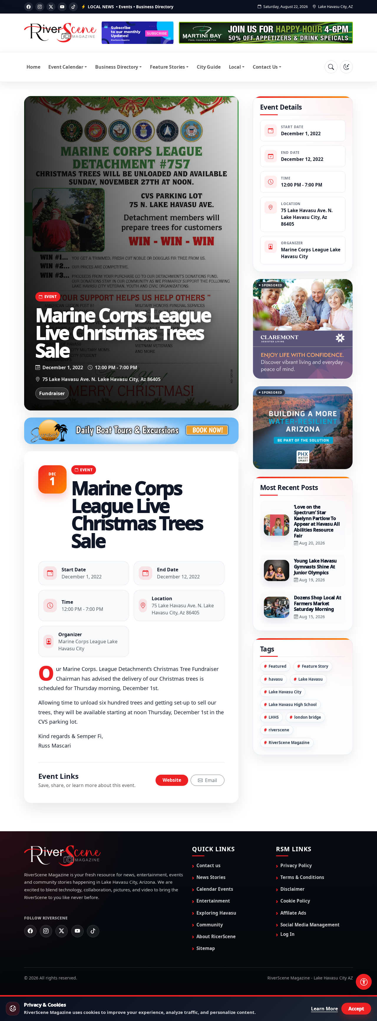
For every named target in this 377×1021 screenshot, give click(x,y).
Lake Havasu (310, 654)
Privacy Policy (296, 865)
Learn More (324, 1008)
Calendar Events (214, 889)
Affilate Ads (293, 913)
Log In (287, 934)
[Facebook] (28, 6)
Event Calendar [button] (65, 67)
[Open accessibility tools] (364, 982)
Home (33, 67)
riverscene (279, 704)
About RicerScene (216, 936)
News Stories (211, 877)
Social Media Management (310, 925)
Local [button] (235, 67)
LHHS (274, 692)
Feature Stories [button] (167, 67)
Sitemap (205, 948)
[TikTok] (73, 6)
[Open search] (331, 66)
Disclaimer (292, 889)
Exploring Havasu (216, 913)
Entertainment (213, 901)
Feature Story (315, 641)
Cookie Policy (295, 901)
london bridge (307, 692)
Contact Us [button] (265, 67)
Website (172, 780)
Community (209, 925)
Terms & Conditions (302, 877)
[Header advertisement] (137, 32)
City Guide (208, 67)
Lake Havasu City (285, 666)
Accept (356, 1008)
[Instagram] (39, 6)
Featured (277, 641)
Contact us (208, 865)
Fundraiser (52, 393)
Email (210, 780)
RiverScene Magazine (289, 717)
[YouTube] (62, 6)
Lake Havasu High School (293, 679)
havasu (276, 654)
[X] (51, 6)
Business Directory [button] (116, 67)
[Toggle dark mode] (346, 66)
